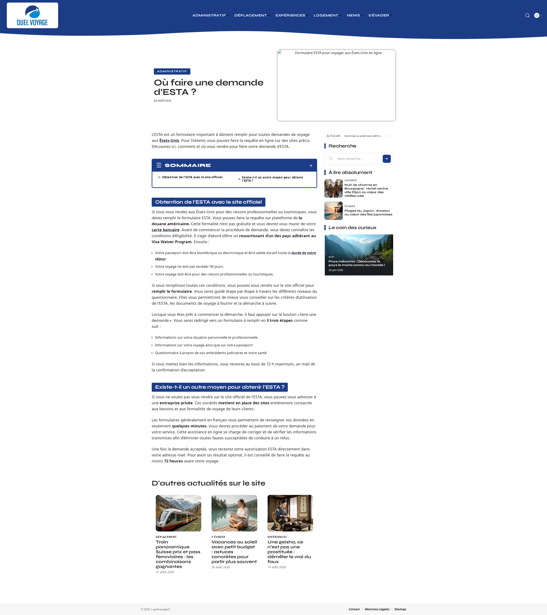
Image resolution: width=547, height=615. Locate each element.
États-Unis (169, 140)
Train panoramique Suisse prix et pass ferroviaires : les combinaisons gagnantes (178, 554)
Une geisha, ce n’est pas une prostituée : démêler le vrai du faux (289, 551)
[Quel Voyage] (32, 15)
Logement (350, 180)
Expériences (277, 537)
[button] (388, 136)
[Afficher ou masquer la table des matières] (262, 165)
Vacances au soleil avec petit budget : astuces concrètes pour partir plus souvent (363, 135)
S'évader (218, 537)
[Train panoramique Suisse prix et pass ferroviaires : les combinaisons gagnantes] (178, 513)
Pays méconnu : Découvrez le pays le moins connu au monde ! (357, 263)
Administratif (172, 71)
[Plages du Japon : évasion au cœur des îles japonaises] (333, 211)
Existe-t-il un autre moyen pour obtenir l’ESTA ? (272, 178)
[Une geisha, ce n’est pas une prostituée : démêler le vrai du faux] (290, 513)
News (332, 257)
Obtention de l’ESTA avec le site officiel (192, 177)
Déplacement (166, 537)
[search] (527, 15)
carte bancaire (165, 229)
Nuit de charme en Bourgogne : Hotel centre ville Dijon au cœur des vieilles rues (366, 190)
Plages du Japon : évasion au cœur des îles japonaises (368, 212)
